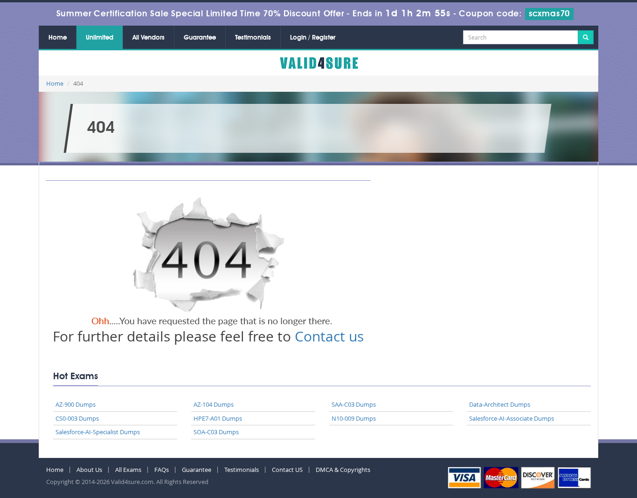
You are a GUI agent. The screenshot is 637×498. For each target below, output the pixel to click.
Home (57, 37)
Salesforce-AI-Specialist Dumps (97, 432)
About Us (89, 469)
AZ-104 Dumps (214, 404)
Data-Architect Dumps (499, 404)
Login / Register (312, 37)
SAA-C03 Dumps (354, 404)
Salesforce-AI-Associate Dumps (511, 418)
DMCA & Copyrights (343, 469)
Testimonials (253, 37)
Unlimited (99, 37)
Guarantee (200, 37)
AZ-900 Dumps (75, 404)
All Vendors (148, 37)
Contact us (329, 336)
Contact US (287, 469)
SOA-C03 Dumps (216, 432)
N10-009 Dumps (354, 418)
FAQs (161, 469)
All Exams (128, 469)
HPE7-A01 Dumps (218, 418)
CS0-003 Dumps (77, 418)
